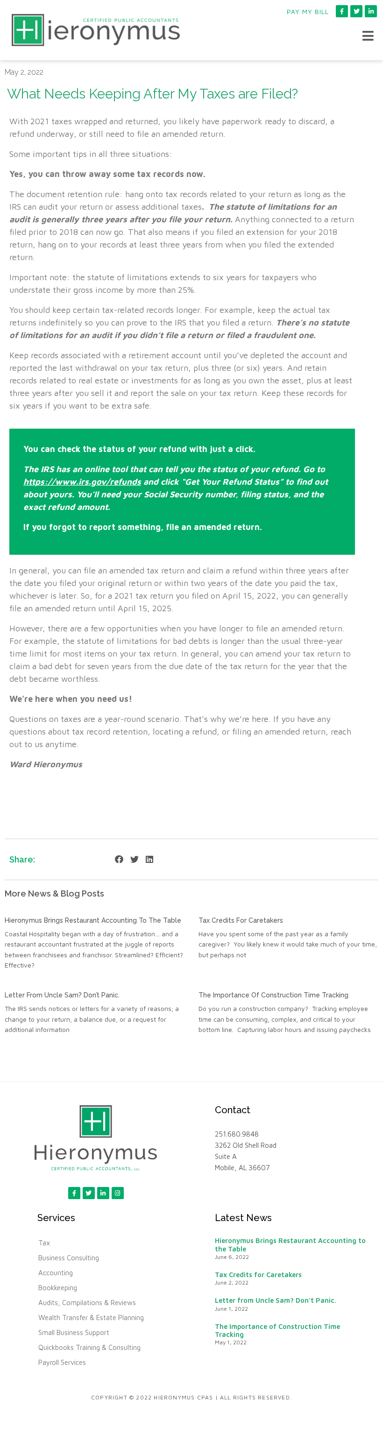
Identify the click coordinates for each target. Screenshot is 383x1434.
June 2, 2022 (231, 1282)
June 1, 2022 (231, 1308)
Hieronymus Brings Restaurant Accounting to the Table (93, 920)
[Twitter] (356, 11)
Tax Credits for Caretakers (241, 920)
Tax (44, 1243)
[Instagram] (118, 1193)
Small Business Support (73, 1332)
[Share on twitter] (134, 859)
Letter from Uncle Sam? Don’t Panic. (64, 995)
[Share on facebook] (119, 859)
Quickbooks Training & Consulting (89, 1347)
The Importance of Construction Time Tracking (273, 995)
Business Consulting (68, 1258)
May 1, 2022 (231, 1342)
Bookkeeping (57, 1288)
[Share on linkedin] (149, 859)
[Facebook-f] (342, 11)
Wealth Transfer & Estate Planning (91, 1317)
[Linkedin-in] (371, 11)
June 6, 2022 (232, 1256)
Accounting (55, 1273)
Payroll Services (62, 1362)
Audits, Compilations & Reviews (87, 1303)
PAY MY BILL (308, 11)
